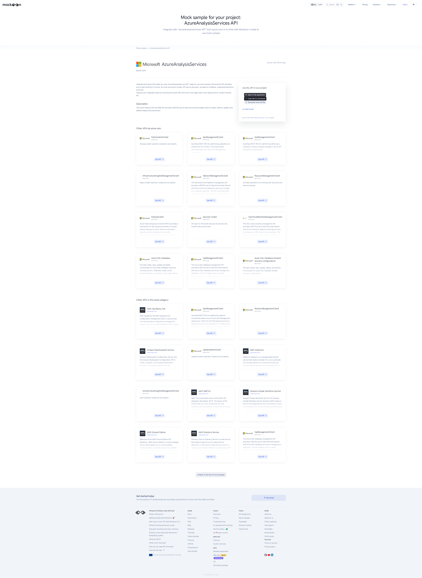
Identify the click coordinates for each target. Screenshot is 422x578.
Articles (190, 544)
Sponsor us (269, 518)
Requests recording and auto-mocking (163, 529)
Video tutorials (193, 536)
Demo (405, 5)
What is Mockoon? (156, 514)
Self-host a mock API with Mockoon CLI (164, 522)
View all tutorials (155, 550)
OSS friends (269, 536)
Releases (191, 529)
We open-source (220, 533)
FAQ (189, 522)
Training (191, 540)
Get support (269, 525)
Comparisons (193, 547)
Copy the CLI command (256, 99)
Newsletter (269, 529)
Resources (391, 5)
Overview (216, 514)
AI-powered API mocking (222, 525)
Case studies (192, 551)
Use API (158, 159)
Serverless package (220, 565)
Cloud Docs (192, 518)
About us (268, 514)
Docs (189, 514)
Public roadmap (270, 522)
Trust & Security (219, 522)
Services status (220, 529)
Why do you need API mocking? (161, 547)
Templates (243, 522)
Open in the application (256, 95)
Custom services (219, 544)
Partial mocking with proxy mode (161, 525)
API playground (244, 514)
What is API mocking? (157, 543)
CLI (214, 562)
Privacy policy (270, 547)
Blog (189, 525)
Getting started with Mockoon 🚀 (162, 518)
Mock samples (141, 48)
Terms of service (271, 543)
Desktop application (220, 551)
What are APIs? (155, 539)
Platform (351, 5)
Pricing (364, 5)
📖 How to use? (248, 109)
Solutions (376, 5)
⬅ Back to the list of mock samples (211, 475)
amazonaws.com (152, 311)
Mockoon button (259, 118)
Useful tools (243, 529)
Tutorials (191, 533)
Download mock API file (256, 102)
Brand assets (269, 533)
